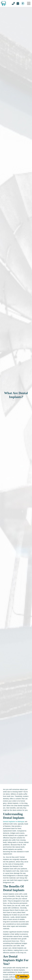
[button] (29, 3)
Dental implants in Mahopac (13, 821)
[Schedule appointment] (22, 977)
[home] (4, 3)
